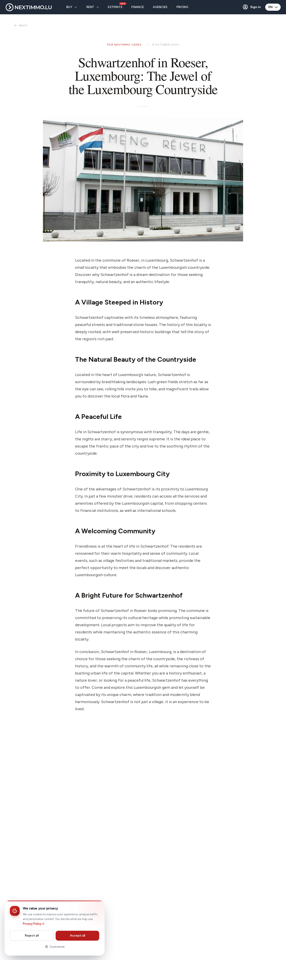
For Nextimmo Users (124, 44)
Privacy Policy (32, 923)
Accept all (77, 935)
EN (270, 7)
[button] (251, 7)
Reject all (32, 935)
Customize (57, 946)
